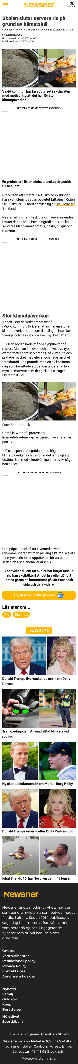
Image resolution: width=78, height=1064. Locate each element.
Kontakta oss (13, 971)
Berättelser (12, 1009)
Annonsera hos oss (18, 976)
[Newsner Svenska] (38, 5)
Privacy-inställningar (39, 1058)
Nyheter (19, 29)
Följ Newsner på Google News (34, 595)
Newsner (7, 29)
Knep (6, 1004)
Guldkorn (10, 999)
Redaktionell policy (18, 961)
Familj (7, 994)
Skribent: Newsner (12, 35)
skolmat (21, 614)
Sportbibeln (12, 1022)
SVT (21, 375)
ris (6, 614)
